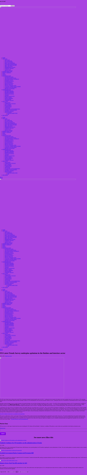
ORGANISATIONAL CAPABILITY (12, 79)
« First (8, 471)
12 (20, 471)
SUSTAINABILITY (9, 82)
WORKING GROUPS (9, 68)
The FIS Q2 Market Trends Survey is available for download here (12, 413)
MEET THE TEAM (8, 66)
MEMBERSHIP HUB (6, 89)
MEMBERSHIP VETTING (10, 67)
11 (18, 471)
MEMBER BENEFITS (9, 92)
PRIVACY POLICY (9, 70)
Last (27, 471)
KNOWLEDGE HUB (6, 75)
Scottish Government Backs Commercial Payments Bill (17, 453)
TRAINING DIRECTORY (12, 113)
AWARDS (7, 95)
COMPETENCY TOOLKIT (10, 103)
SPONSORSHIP (8, 99)
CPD (8, 114)
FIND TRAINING (8, 112)
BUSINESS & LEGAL (9, 81)
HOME (3, 57)
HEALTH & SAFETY (9, 83)
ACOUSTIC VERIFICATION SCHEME (13, 86)
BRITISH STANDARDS (9, 88)
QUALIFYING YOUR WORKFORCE (12, 108)
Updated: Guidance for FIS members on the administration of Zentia (21, 443)
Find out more (2, 428)
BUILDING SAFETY (9, 80)
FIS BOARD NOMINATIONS (11, 64)
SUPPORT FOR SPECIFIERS (11, 87)
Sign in (1, 178)
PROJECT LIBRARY (6, 72)
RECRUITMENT (8, 105)
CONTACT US (8, 69)
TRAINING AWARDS (9, 111)
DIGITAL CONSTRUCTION (10, 85)
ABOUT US (4, 58)
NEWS (3, 73)
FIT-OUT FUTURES (9, 62)
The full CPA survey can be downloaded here (19, 419)
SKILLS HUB (5, 101)
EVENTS (4, 74)
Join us (1, 177)
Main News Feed (8, 356)
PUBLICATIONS (8, 97)
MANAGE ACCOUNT (9, 94)
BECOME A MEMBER (9, 91)
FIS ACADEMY (8, 104)
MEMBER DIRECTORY (7, 71)
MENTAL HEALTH (9, 84)
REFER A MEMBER (9, 98)
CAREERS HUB (8, 106)
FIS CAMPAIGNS (8, 60)
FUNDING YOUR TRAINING (11, 110)
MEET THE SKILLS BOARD (11, 65)
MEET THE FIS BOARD (10, 63)
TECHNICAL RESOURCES (10, 78)
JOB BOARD (7, 107)
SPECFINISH (5, 115)
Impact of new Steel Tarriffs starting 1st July (13, 463)
